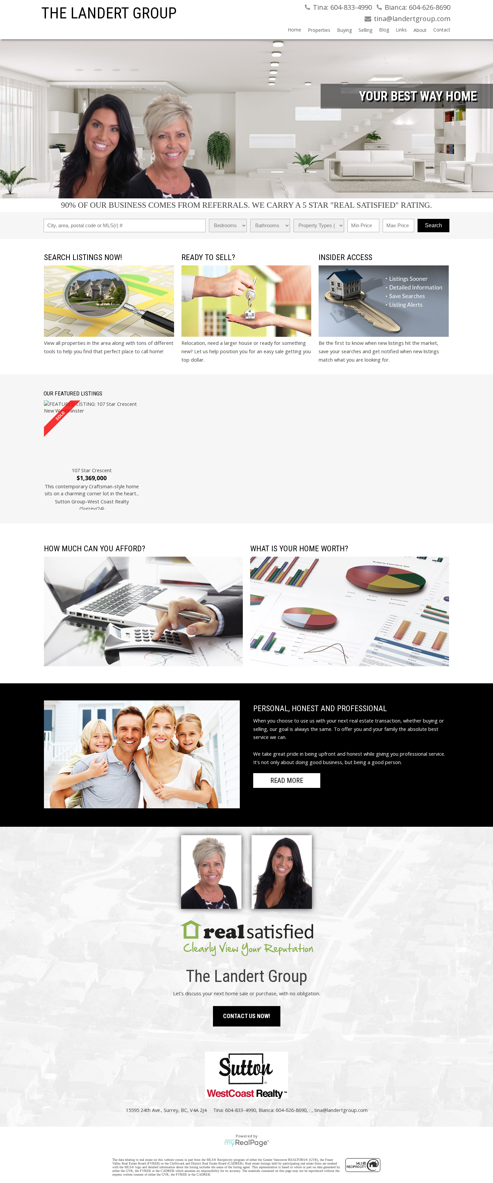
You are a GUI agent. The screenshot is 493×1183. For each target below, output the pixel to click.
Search (433, 225)
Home (294, 29)
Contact (441, 29)
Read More (286, 780)
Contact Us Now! (246, 1015)
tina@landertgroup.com (341, 1110)
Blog (384, 29)
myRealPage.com (246, 1143)
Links (401, 29)
